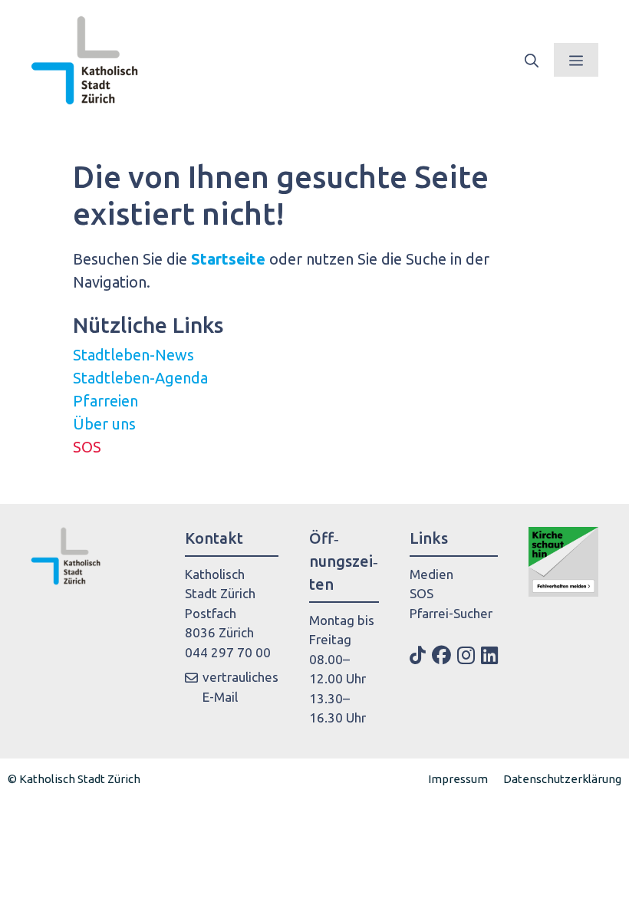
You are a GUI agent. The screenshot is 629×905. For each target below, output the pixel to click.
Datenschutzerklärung (562, 778)
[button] (531, 60)
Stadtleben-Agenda (140, 378)
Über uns (104, 424)
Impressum (458, 778)
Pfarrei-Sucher (451, 613)
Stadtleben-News (133, 355)
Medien (431, 574)
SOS (87, 447)
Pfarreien (105, 401)
